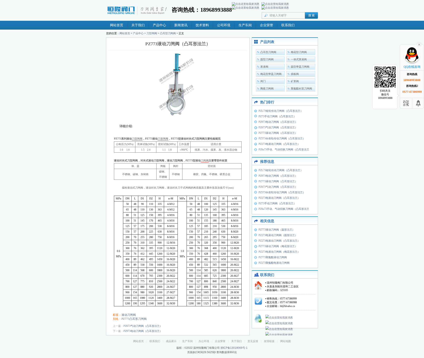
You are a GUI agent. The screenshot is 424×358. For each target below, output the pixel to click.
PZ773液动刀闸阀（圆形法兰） (277, 229)
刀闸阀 (205, 160)
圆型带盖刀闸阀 (300, 66)
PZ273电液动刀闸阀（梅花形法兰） (279, 251)
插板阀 (295, 74)
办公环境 (204, 341)
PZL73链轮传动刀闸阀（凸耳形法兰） (281, 110)
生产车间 (245, 25)
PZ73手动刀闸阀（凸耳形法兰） (277, 116)
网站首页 (116, 25)
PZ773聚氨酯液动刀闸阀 (273, 257)
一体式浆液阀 (299, 59)
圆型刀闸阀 (267, 59)
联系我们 (288, 25)
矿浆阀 (295, 81)
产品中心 (159, 25)
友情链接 (269, 341)
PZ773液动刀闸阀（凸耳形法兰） (278, 132)
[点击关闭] (419, 44)
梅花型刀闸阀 (299, 52)
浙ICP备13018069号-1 (234, 347)
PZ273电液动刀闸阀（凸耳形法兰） (279, 144)
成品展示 (171, 341)
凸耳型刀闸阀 (168, 33)
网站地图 (285, 341)
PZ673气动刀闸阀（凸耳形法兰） (142, 326)
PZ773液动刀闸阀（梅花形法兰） (278, 246)
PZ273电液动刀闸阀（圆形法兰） (278, 235)
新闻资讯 (180, 25)
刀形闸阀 (163, 138)
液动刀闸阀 (128, 314)
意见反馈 (253, 341)
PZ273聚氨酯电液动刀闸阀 (274, 262)
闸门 (263, 81)
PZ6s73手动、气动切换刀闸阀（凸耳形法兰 (284, 149)
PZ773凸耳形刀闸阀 (134, 318)
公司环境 (223, 25)
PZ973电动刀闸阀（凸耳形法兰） (142, 331)
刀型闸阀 (151, 33)
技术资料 (202, 25)
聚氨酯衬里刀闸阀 (301, 88)
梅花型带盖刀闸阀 (271, 74)
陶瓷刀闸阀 (267, 88)
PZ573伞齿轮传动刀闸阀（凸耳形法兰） (282, 138)
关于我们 (138, 25)
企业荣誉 (266, 25)
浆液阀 (264, 66)
